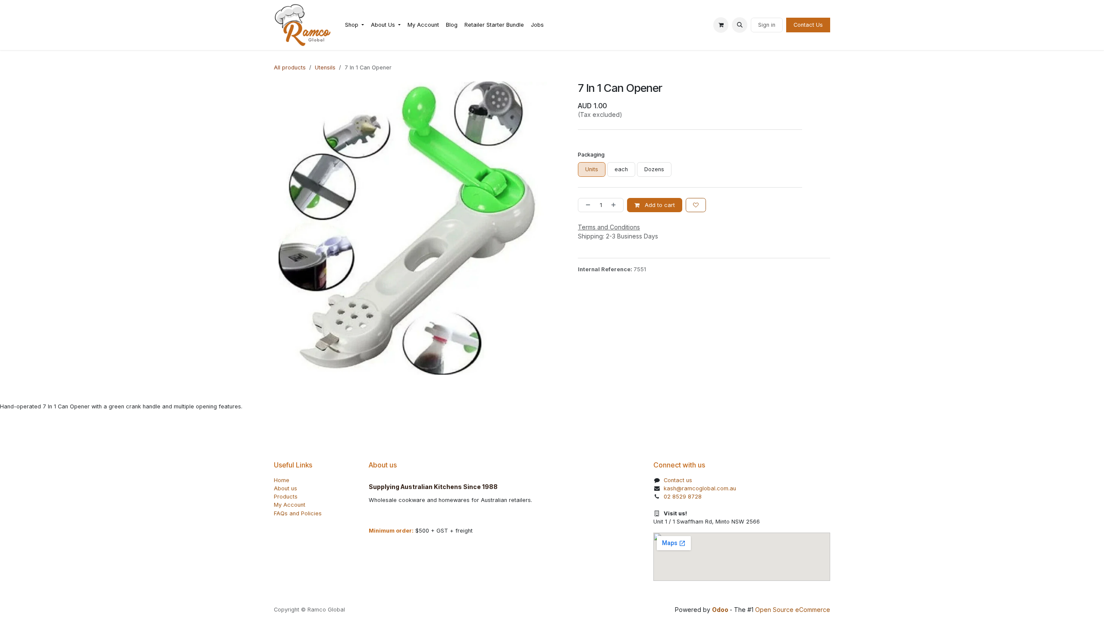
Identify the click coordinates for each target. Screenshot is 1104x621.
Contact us (678, 480)
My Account (289, 505)
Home (281, 480)
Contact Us (808, 25)
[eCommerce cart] (721, 25)
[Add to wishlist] (696, 205)
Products (286, 496)
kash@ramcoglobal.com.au (700, 488)
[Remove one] (586, 205)
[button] (739, 25)
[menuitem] (354, 24)
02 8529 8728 (683, 496)
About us (285, 488)
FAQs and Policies (298, 513)
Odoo (721, 609)
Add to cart (659, 205)
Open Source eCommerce (792, 609)
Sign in (766, 25)
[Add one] (615, 205)
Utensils (325, 67)
